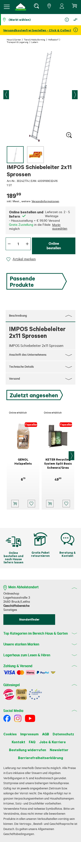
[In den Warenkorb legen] (15, 503)
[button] (20, 7)
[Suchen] (36, 7)
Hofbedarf (53, 39)
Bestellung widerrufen (27, 750)
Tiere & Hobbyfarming (34, 39)
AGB (45, 734)
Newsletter (59, 750)
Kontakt (18, 742)
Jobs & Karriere (52, 742)
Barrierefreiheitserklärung (40, 757)
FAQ (32, 742)
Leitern (34, 42)
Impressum (29, 734)
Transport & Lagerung (17, 42)
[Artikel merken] (9, 259)
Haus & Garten (14, 39)
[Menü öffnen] (6, 6)
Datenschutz (63, 734)
